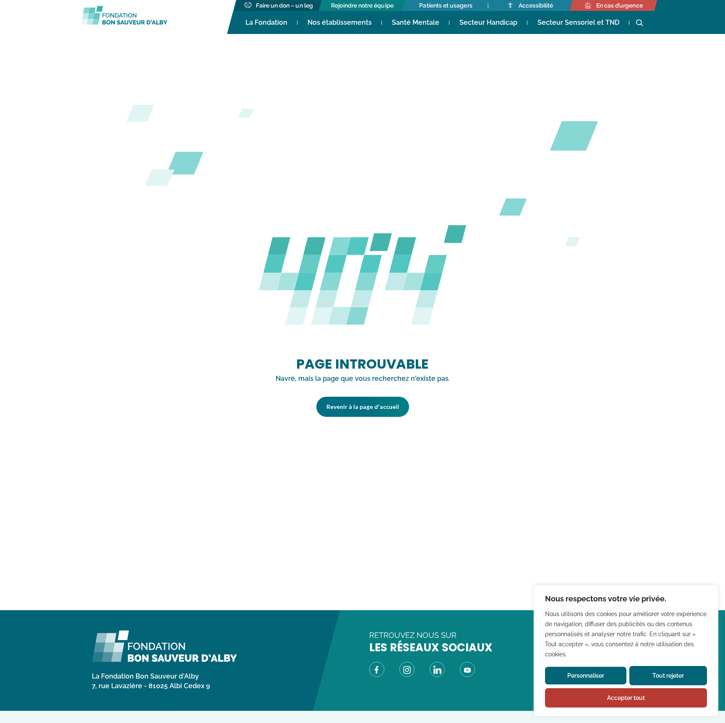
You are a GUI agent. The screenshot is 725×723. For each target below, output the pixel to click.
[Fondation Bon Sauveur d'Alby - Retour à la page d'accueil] (124, 17)
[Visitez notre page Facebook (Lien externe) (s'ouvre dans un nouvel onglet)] (377, 671)
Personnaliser (585, 675)
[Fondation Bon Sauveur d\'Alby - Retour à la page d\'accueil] (164, 660)
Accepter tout (626, 697)
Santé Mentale (415, 22)
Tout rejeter (668, 675)
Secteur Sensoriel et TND (578, 22)
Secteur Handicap (488, 22)
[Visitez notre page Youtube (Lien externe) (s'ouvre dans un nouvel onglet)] (467, 671)
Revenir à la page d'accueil (362, 406)
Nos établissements (340, 22)
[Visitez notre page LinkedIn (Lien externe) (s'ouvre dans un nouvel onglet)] (437, 671)
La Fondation (266, 22)
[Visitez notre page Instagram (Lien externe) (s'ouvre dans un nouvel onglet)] (407, 671)
